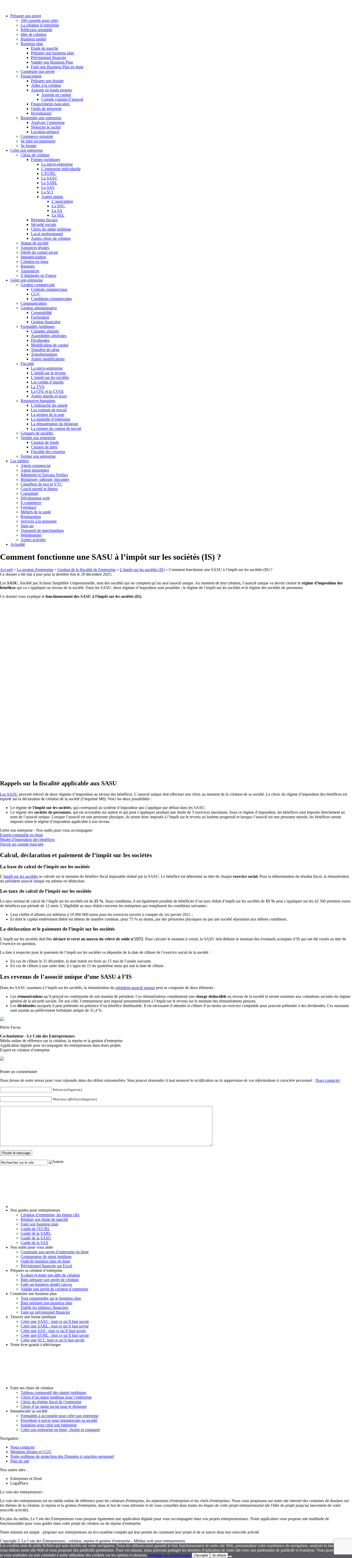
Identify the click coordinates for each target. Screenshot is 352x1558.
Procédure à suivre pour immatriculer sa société (59, 1420)
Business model (33, 39)
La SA (57, 210)
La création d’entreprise (40, 25)
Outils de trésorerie (46, 108)
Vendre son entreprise (38, 438)
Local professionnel (47, 234)
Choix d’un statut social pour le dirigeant (54, 1406)
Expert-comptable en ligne (21, 835)
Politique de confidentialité (170, 1555)
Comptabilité (41, 312)
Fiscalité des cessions (48, 451)
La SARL (49, 183)
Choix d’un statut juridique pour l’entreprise (56, 1397)
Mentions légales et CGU (31, 1452)
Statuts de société (34, 243)
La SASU (49, 178)
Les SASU (9, 794)
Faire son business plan (39, 1224)
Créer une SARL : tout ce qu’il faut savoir (55, 1326)
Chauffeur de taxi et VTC (41, 484)
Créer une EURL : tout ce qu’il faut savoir (55, 1335)
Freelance (28, 507)
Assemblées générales (48, 336)
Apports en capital (56, 94)
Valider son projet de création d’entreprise (54, 1289)
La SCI (47, 192)
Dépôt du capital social (39, 252)
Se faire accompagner (38, 141)
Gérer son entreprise (26, 280)
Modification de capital (49, 345)
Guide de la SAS (34, 1242)
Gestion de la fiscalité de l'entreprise (86, 569)
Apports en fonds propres (51, 90)
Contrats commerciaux (49, 289)
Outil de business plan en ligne (45, 1261)
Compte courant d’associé (62, 99)
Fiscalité (27, 363)
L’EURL (48, 173)
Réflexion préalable (36, 30)
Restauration (31, 516)
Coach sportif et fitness (39, 489)
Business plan (32, 43)
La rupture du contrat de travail (56, 428)
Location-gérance (45, 132)
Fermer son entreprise (38, 456)
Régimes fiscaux (44, 220)
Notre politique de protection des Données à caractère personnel (62, 1456)
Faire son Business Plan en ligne (57, 67)
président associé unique (135, 987)
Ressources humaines (38, 400)
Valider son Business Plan (52, 62)
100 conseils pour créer (39, 20)
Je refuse (219, 1555)
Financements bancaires (50, 104)
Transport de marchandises (42, 530)
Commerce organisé (37, 136)
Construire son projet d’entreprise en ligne (55, 1252)
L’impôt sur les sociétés (50, 377)
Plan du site (19, 1461)
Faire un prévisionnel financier (45, 1312)
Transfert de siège (45, 349)
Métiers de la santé (36, 512)
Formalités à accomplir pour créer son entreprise (59, 1416)
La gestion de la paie (47, 414)
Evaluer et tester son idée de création (50, 1275)
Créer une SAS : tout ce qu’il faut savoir (53, 1331)
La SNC (58, 206)
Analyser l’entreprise (48, 122)
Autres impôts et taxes (49, 396)
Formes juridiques (45, 159)
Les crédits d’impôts (47, 382)
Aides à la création (46, 85)
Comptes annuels (45, 331)
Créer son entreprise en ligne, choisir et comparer (60, 1429)
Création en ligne (34, 261)
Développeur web (35, 498)
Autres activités (33, 540)
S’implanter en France (38, 275)
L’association (62, 201)
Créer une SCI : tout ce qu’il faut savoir (53, 1340)
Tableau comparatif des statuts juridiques (53, 1392)
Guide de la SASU (36, 1238)
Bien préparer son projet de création (50, 1280)
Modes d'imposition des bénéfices (27, 839)
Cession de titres (44, 447)
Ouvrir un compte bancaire (22, 844)
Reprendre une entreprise (41, 118)
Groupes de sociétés (37, 433)
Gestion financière (46, 322)
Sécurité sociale (43, 224)
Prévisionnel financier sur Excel (46, 1266)
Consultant (29, 493)
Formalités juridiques (38, 326)
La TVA (38, 387)
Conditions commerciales (51, 298)
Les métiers (19, 461)
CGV (35, 294)
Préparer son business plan (52, 53)
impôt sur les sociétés (21, 876)
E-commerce (31, 502)
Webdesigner (31, 535)
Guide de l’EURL (35, 1229)
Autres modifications (48, 359)
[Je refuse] (230, 1556)
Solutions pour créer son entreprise (49, 1425)
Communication (34, 303)
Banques (28, 266)
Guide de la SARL (36, 1233)
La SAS (47, 187)
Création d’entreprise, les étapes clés (50, 1215)
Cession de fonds (45, 442)
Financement (31, 76)
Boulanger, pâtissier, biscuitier (45, 479)
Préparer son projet (25, 16)
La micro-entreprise (57, 164)
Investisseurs (41, 113)
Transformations (44, 354)
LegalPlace (19, 1483)
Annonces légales (35, 247)
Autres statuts (52, 196)
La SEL (58, 215)
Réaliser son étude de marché (44, 1219)
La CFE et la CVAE (47, 391)
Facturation (40, 317)
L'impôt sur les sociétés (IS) (142, 569)
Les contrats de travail (48, 410)
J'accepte (201, 1555)
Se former (29, 145)
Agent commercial (36, 465)
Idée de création (33, 34)
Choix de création (35, 155)
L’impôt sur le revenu (48, 373)
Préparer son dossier (47, 81)
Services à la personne (39, 521)
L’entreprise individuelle (61, 169)
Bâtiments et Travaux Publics (44, 475)
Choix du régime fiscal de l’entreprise (51, 1402)
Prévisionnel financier (48, 57)
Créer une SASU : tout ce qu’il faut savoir (55, 1321)
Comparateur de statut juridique (46, 1256)
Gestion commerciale (38, 285)
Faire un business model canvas (46, 1284)
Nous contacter (327, 1080)
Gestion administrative (39, 308)
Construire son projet (38, 71)
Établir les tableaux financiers (44, 1307)
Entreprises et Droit (26, 1478)
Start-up (27, 526)
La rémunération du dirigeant (54, 424)
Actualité (17, 544)
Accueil (6, 569)
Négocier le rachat (46, 127)
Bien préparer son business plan (46, 1303)
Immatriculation (33, 257)
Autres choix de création (51, 238)
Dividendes (40, 340)
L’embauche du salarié (49, 405)
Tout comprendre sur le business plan (51, 1298)
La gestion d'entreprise (35, 569)
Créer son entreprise (26, 150)
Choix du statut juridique (51, 229)
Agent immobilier (35, 470)
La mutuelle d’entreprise (50, 419)
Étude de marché (44, 48)
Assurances (30, 271)
